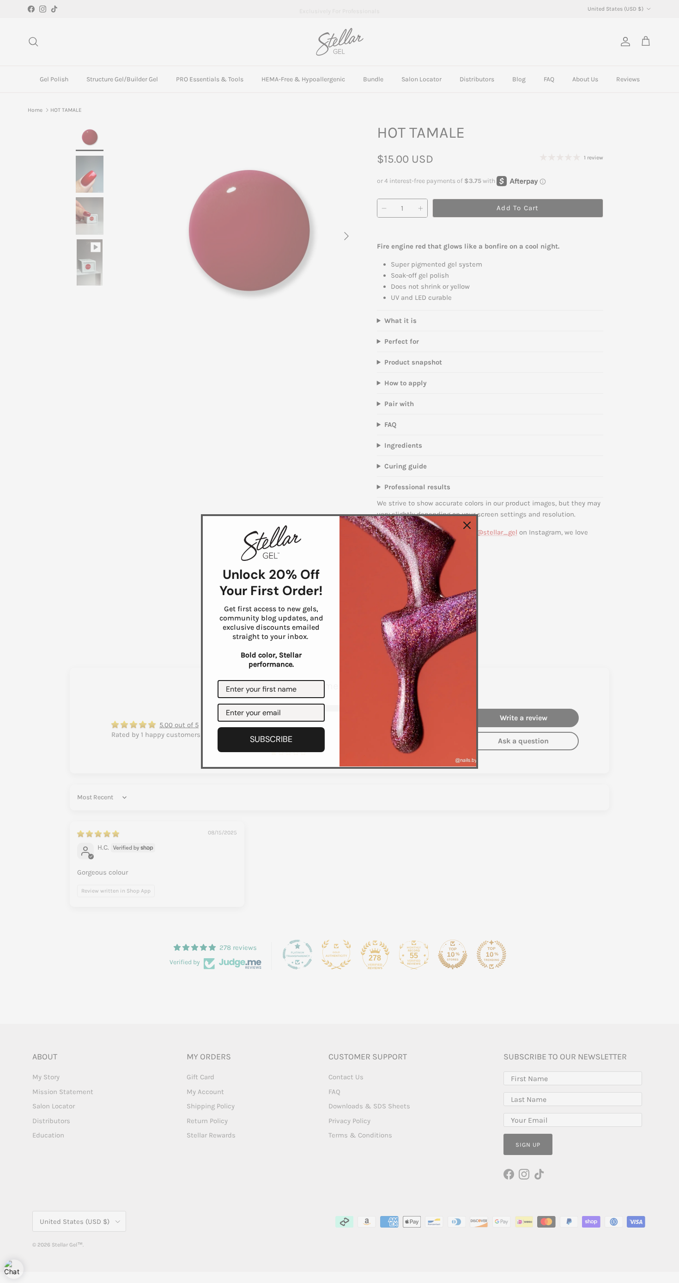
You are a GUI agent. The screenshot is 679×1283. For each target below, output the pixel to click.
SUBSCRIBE (271, 739)
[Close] (467, 525)
